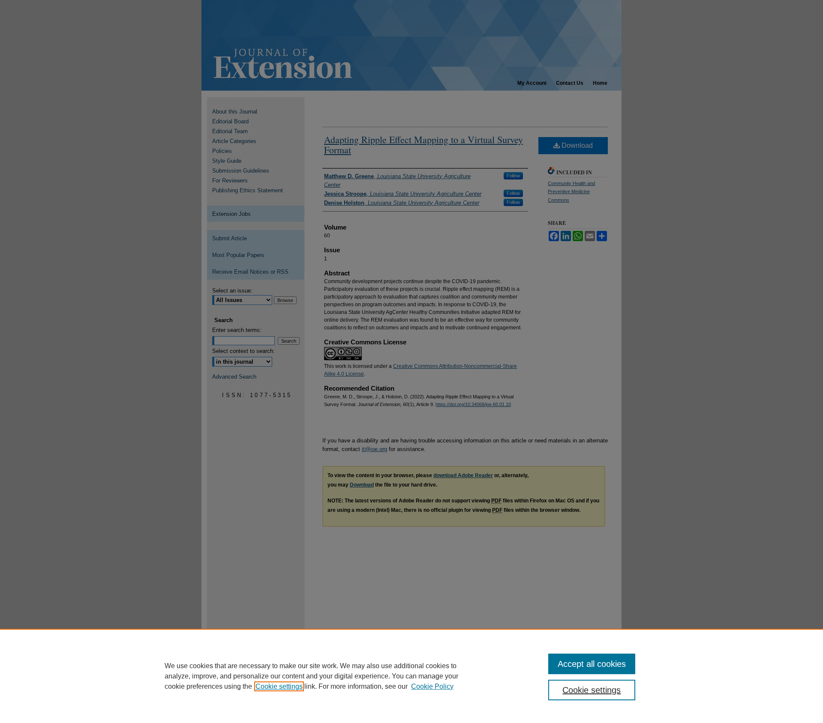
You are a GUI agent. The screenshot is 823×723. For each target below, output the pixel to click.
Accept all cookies (592, 664)
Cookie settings (279, 686)
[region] (411, 676)
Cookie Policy (432, 686)
